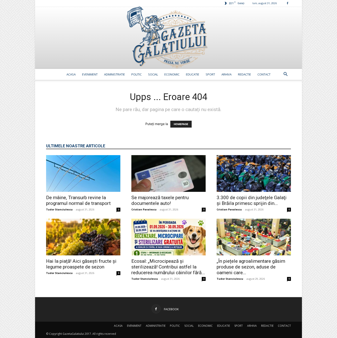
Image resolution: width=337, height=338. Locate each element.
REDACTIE (244, 74)
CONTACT (264, 74)
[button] (285, 75)
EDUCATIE (192, 74)
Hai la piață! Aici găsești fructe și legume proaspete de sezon (81, 264)
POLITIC (136, 74)
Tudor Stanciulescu (59, 209)
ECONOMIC (172, 74)
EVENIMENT (90, 74)
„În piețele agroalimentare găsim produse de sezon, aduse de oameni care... (251, 266)
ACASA (71, 74)
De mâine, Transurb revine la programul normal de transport (78, 200)
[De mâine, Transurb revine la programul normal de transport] (83, 173)
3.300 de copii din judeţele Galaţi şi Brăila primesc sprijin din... (252, 200)
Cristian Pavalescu (144, 209)
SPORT (210, 74)
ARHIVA (226, 74)
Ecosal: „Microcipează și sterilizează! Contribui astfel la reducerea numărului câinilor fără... (168, 266)
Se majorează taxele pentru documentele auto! (160, 200)
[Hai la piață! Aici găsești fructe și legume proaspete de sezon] (83, 237)
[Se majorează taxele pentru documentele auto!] (168, 173)
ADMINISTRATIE (114, 74)
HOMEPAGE (181, 124)
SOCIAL (153, 74)
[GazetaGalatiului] (168, 37)
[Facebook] (287, 3)
